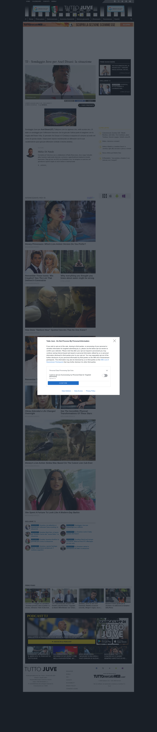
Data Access (78, 391)
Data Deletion (66, 391)
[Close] (115, 341)
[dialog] (78, 366)
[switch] (105, 375)
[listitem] (78, 370)
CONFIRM (63, 383)
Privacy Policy (90, 391)
